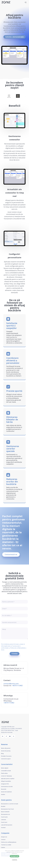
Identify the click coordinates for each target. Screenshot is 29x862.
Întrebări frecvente (6, 756)
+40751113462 (17, 685)
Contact (3, 839)
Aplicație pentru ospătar (7, 778)
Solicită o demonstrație (14, 37)
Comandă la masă (6, 770)
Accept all (14, 856)
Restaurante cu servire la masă (9, 803)
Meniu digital (4, 768)
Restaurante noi (5, 814)
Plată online (4, 773)
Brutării (3, 806)
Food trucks (4, 817)
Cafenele (3, 819)
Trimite (14, 654)
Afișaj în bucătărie (6, 781)
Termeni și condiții (6, 844)
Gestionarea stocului (7, 786)
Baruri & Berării (5, 811)
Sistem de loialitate (6, 791)
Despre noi (4, 837)
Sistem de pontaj (5, 751)
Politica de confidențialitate (8, 842)
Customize (14, 859)
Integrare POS (5, 784)
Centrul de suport (6, 758)
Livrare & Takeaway (6, 776)
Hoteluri (3, 827)
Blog (2, 753)
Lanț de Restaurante (6, 825)
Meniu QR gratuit (5, 748)
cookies (12, 850)
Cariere (3, 847)
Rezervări (3, 789)
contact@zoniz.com (11, 684)
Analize (3, 794)
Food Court (4, 822)
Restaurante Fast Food (7, 809)
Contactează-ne (11, 554)
